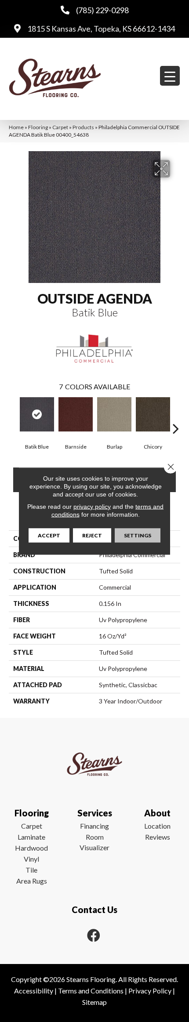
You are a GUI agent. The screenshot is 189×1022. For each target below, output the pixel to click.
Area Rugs (31, 881)
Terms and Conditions (91, 990)
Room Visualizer (94, 842)
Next (175, 415)
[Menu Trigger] (170, 76)
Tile (31, 870)
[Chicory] (153, 414)
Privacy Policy (149, 990)
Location (157, 826)
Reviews (157, 837)
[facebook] (93, 935)
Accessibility (33, 990)
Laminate (31, 837)
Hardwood (31, 848)
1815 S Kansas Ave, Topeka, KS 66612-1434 (101, 28)
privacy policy (92, 506)
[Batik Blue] (37, 414)
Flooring (38, 127)
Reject (92, 535)
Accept (49, 535)
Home (16, 127)
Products (83, 127)
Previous (13, 415)
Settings (137, 535)
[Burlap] (114, 414)
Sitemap (94, 1002)
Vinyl (31, 859)
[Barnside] (75, 414)
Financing (94, 826)
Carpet (60, 127)
